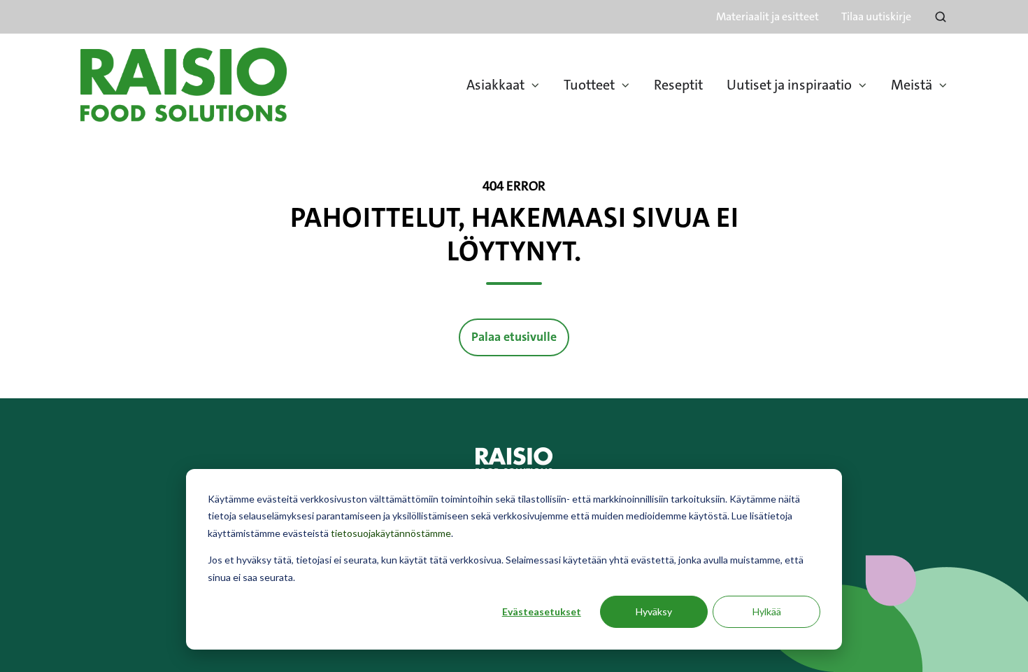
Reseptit (678, 85)
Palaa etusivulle (514, 337)
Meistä (911, 85)
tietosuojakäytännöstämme (391, 533)
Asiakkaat (495, 85)
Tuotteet (589, 85)
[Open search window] (941, 17)
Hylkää (766, 611)
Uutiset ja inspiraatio (789, 85)
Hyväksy (654, 611)
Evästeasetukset (541, 611)
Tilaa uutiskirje (876, 16)
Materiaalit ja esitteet (767, 16)
